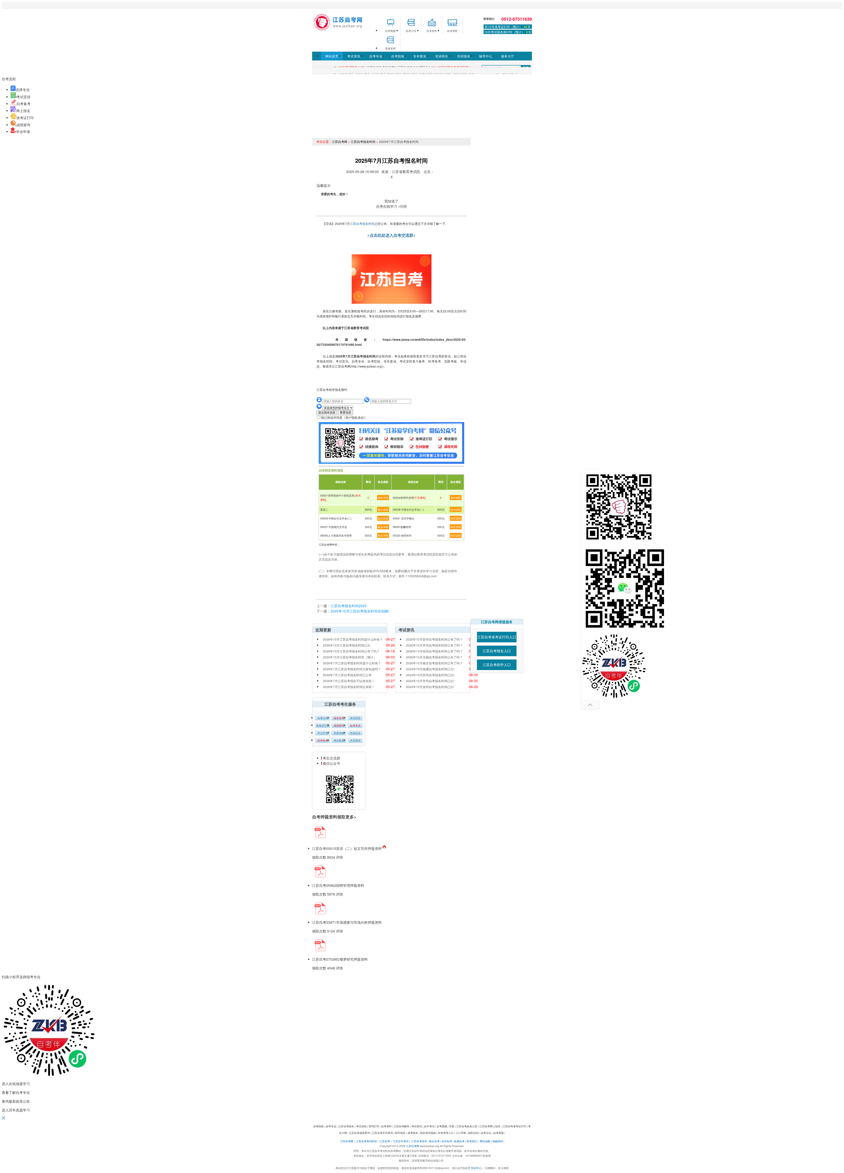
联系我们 (472, 1141)
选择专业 (23, 89)
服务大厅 (507, 56)
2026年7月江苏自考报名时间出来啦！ (349, 687)
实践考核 (339, 733)
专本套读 (419, 56)
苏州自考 (447, 1141)
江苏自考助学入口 (497, 664)
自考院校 (397, 56)
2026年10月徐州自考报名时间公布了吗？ (434, 651)
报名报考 (339, 718)
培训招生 (441, 56)
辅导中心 (485, 56)
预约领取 (455, 497)
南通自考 (459, 1141)
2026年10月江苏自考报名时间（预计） (350, 657)
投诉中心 (476, 1168)
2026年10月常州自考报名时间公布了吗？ (434, 645)
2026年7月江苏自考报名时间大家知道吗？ (352, 669)
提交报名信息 (326, 412)
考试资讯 (353, 56)
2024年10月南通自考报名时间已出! (430, 669)
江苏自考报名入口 (497, 650)
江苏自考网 (339, 141)
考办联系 (339, 740)
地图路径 (498, 1141)
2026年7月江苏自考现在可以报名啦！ (349, 681)
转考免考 (322, 740)
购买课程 (383, 509)
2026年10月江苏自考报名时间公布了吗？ (351, 651)
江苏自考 (385, 1141)
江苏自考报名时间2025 (349, 605)
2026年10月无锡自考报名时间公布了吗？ (434, 657)
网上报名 (23, 110)
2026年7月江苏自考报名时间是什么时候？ (352, 663)
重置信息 (345, 412)
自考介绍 (322, 718)
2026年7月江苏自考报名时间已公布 (347, 675)
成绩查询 (23, 124)
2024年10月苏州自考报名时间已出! (430, 675)
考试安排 (23, 96)
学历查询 (355, 740)
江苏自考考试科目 (366, 1141)
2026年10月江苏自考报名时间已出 (346, 645)
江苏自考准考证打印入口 (496, 636)
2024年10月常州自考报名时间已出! (430, 681)
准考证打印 (25, 117)
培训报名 (463, 56)
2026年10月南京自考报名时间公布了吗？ (434, 663)
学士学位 (322, 733)
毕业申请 (23, 131)
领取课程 (383, 497)
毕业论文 (355, 733)
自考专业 (375, 56)
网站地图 (485, 1141)
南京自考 (434, 1141)
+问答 (402, 206)
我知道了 (391, 201)
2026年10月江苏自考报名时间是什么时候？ (353, 639)
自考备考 (23, 103)
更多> (351, 817)
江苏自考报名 (419, 1141)
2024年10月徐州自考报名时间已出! (430, 687)
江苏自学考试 (401, 1141)
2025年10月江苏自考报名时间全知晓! (360, 611)
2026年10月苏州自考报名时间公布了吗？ (434, 639)
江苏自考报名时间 (363, 141)
